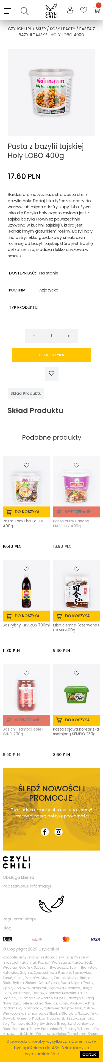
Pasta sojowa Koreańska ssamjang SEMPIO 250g (76, 732)
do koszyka (51, 355)
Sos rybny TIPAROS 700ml (26, 625)
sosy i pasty (62, 29)
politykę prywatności (68, 816)
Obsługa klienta (18, 877)
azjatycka (49, 290)
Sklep (41, 29)
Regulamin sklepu (20, 919)
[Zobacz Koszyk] (96, 11)
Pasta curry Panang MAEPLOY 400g (71, 524)
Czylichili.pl (48, 949)
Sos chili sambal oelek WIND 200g (23, 732)
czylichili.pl (20, 29)
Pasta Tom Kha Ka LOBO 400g (25, 524)
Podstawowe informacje (27, 886)
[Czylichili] (51, 10)
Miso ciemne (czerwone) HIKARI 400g (76, 628)
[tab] (26, 393)
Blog (7, 928)
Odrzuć (89, 1054)
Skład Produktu (25, 393)
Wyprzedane (77, 511)
